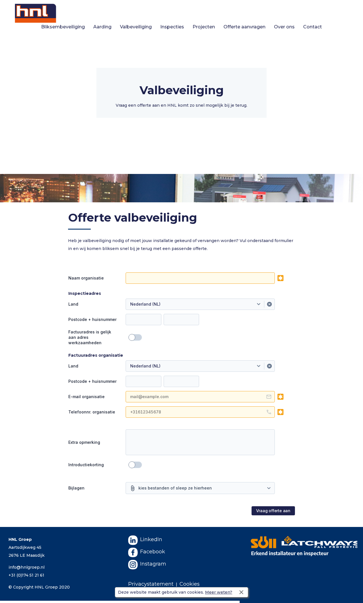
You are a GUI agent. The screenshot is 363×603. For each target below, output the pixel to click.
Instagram (153, 564)
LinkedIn (151, 539)
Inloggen (354, 4)
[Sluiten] (241, 592)
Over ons (284, 27)
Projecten (204, 27)
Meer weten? (218, 592)
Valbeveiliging (136, 27)
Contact (312, 27)
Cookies (190, 584)
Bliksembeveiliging (63, 27)
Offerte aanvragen (244, 27)
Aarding (102, 27)
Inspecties (172, 27)
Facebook (152, 552)
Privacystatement (151, 584)
